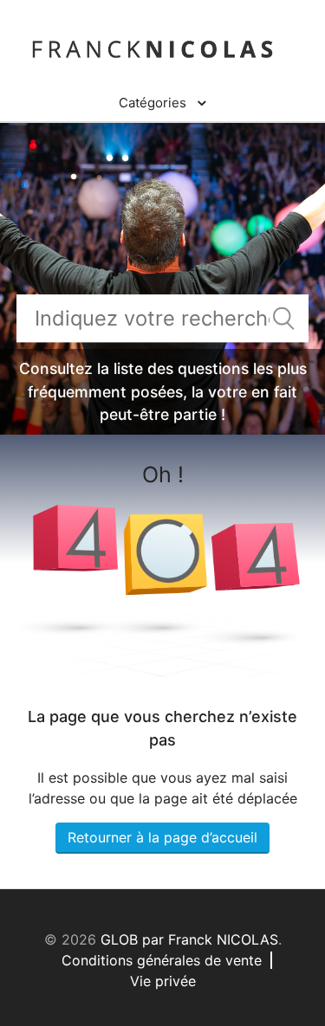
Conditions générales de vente (162, 960)
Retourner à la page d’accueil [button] (162, 837)
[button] (162, 103)
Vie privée (163, 981)
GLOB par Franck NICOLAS (189, 939)
